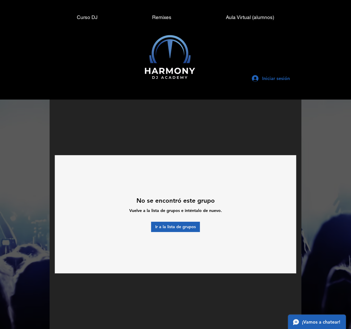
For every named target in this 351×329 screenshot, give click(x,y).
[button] (250, 17)
